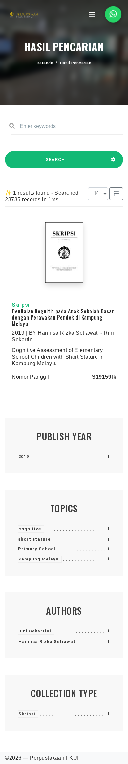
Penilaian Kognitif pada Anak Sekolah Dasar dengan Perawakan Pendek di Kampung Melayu (63, 317)
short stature (34, 539)
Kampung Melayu (38, 559)
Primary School (36, 548)
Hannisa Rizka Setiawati (47, 641)
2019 (23, 456)
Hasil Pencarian (76, 63)
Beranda (45, 63)
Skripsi (26, 713)
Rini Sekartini (34, 631)
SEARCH (55, 159)
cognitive (29, 528)
